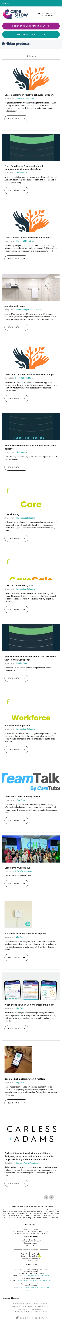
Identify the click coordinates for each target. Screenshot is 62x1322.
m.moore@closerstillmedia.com (34, 1275)
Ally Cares (20, 937)
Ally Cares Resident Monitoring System (25, 933)
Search (32, 56)
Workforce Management (18, 725)
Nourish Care (21, 173)
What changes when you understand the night (29, 1004)
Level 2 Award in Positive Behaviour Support (28, 237)
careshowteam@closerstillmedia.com (34, 1280)
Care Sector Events (24, 871)
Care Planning (12, 514)
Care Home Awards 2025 (17, 867)
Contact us (31, 1291)
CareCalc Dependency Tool (19, 585)
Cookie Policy (41, 1306)
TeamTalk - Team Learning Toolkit (22, 796)
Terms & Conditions (22, 1306)
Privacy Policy (40, 1304)
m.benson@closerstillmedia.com (34, 1287)
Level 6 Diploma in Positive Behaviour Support (29, 95)
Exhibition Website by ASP (33, 1318)
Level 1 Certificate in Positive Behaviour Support (30, 374)
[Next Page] (46, 1197)
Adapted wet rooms (15, 306)
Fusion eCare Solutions (25, 518)
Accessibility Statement (30, 1309)
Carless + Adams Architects (27, 1163)
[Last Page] (51, 1197)
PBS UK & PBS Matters (25, 98)
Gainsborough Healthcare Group (29, 309)
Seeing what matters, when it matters (25, 1079)
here (34, 1219)
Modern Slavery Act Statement (31, 1312)
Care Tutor (20, 800)
